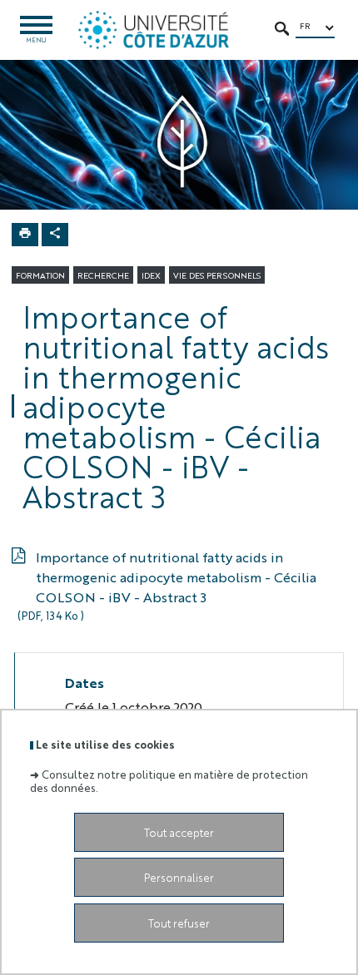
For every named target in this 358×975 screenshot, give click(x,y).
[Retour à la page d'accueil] (153, 30)
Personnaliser (179, 877)
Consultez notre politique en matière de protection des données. (169, 780)
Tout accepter (179, 832)
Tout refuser (179, 923)
